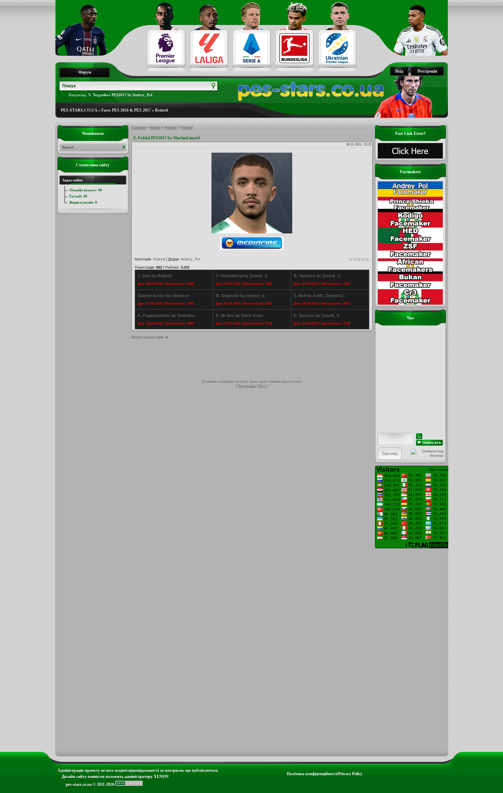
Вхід (399, 71)
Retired (161, 110)
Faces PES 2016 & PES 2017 (126, 110)
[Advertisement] (256, 360)
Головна (138, 127)
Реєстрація (427, 71)
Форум (84, 72)
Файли (155, 127)
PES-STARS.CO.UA (79, 110)
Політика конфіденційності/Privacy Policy (324, 773)
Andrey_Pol (190, 259)
